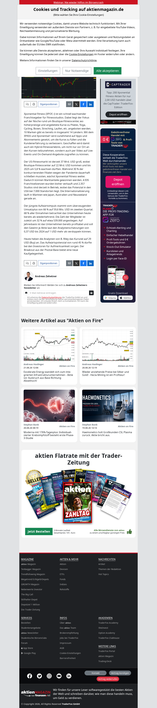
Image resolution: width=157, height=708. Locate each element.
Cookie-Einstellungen (81, 54)
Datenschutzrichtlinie (84, 60)
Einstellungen (47, 71)
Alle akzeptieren (107, 71)
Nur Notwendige (77, 71)
